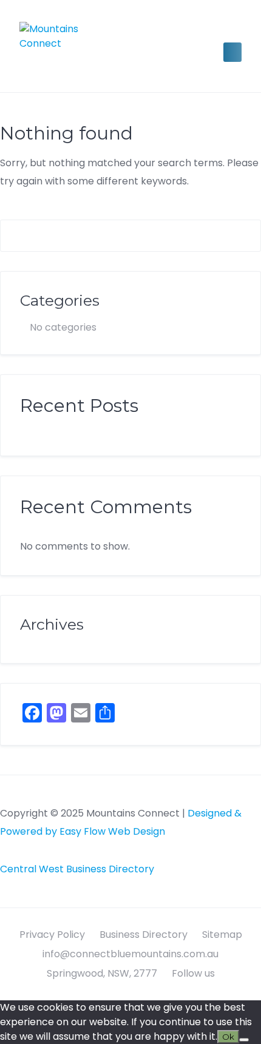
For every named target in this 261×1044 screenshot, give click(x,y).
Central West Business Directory (77, 869)
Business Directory (144, 934)
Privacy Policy (52, 934)
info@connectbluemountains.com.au (130, 954)
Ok (228, 1037)
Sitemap (222, 934)
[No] (244, 1040)
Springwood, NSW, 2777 (102, 973)
